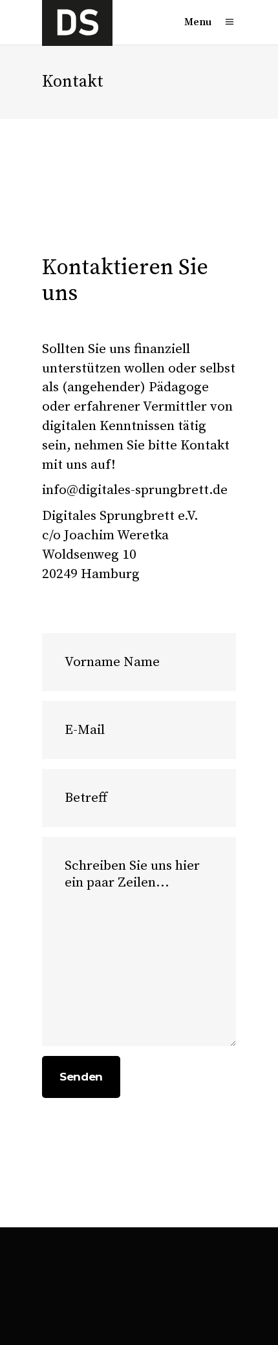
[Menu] (229, 22)
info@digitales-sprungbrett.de (135, 490)
